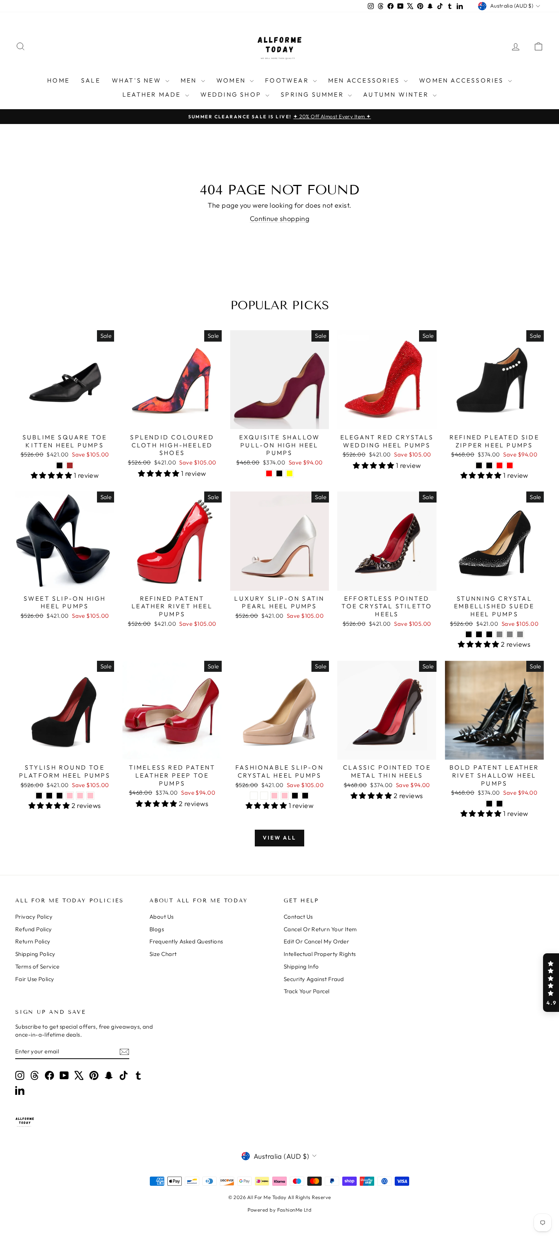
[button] (551, 982)
